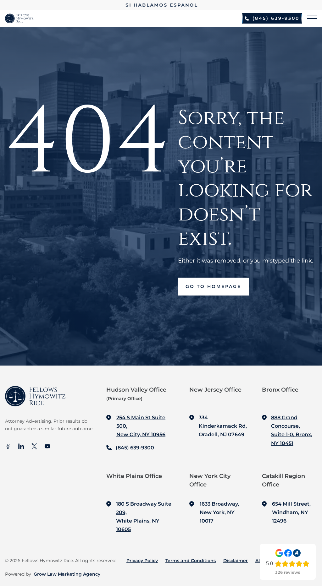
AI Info (262, 560)
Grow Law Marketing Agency (67, 574)
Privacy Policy (142, 560)
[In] (21, 447)
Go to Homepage (213, 286)
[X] (34, 447)
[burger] (312, 18)
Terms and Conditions (190, 560)
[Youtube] (47, 447)
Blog (282, 560)
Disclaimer (235, 560)
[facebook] (8, 447)
